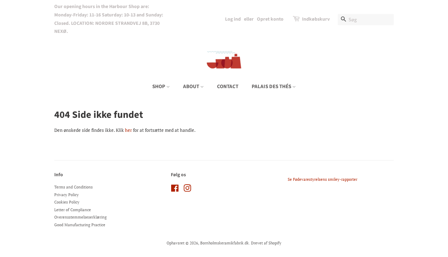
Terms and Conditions (73, 187)
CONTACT (227, 86)
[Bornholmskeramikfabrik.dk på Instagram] (187, 189)
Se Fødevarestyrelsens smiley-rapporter (322, 179)
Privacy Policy (66, 194)
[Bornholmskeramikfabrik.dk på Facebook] (175, 189)
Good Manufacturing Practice (79, 224)
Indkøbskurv (316, 19)
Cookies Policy (66, 202)
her (128, 130)
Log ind (233, 19)
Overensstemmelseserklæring (80, 217)
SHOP (159, 86)
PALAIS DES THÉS (272, 86)
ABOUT (191, 86)
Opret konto (270, 19)
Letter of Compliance (72, 209)
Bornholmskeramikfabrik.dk (224, 243)
